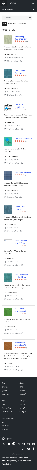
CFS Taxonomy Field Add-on (21, 276)
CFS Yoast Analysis (22, 173)
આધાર (4, 405)
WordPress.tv (7, 412)
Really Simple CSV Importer (20, 37)
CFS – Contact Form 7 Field (20, 242)
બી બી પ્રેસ (6, 426)
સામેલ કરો (23, 401)
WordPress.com (8, 419)
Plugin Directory (7, 9)
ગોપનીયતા (5, 394)
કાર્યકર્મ (22, 405)
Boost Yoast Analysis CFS (20, 344)
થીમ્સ (21, 387)
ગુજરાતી (10, 439)
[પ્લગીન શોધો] (30, 18)
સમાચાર (5, 387)
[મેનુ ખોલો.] (33, 3)
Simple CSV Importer (19, 208)
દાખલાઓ (23, 394)
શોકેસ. (22, 383)
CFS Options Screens (19, 71)
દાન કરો (22, 408)
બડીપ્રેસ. (5, 429)
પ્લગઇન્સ (23, 391)
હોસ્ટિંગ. (5, 391)
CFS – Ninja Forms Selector (21, 310)
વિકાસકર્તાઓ (6, 408)
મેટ (3, 422)
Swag (23, 412)
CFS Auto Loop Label (19, 105)
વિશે (3, 383)
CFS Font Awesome (23, 138)
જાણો (4, 401)
